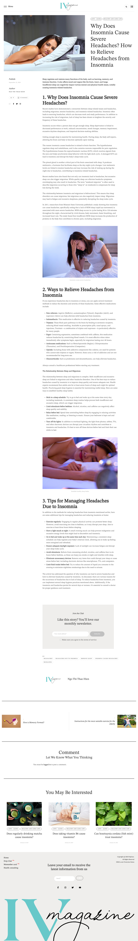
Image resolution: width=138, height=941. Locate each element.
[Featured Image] (24, 814)
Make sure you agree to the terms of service (79, 640)
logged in (47, 765)
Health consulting (11, 868)
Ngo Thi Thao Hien (17, 91)
